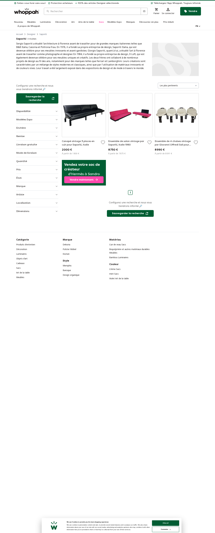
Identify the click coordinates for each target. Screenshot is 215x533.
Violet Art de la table (119, 278)
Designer (31, 34)
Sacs (18, 267)
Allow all (165, 523)
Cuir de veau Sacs (117, 244)
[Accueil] (26, 11)
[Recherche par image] (144, 11)
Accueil (19, 34)
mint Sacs (114, 273)
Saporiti (43, 34)
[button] (161, 3)
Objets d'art (21, 258)
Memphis (67, 265)
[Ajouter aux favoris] (103, 142)
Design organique (71, 275)
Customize (164, 529)
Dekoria (66, 244)
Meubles (20, 277)
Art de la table (23, 272)
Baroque (67, 270)
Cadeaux (20, 263)
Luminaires (21, 253)
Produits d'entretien (25, 244)
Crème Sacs (115, 269)
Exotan (66, 253)
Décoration (21, 249)
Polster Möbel (69, 249)
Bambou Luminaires (118, 257)
